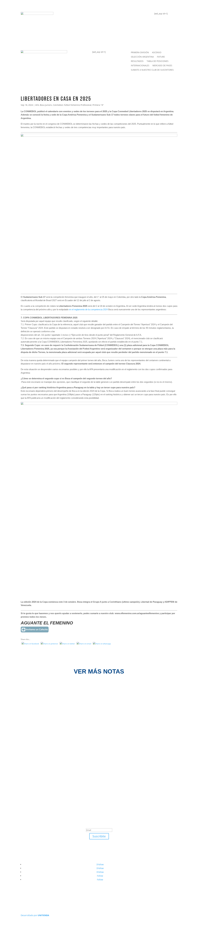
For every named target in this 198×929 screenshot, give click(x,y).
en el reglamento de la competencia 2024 (88, 309)
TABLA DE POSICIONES (80, 15)
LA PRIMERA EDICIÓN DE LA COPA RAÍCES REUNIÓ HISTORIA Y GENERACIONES (78, 723)
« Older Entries (27, 775)
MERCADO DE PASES (162, 65)
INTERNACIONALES (140, 65)
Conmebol (58, 105)
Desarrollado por (35, 915)
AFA (37, 105)
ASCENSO (156, 52)
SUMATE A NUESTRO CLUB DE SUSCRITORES (152, 70)
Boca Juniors (46, 105)
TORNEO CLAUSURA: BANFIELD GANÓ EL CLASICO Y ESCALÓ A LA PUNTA (73, 753)
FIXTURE (70, 27)
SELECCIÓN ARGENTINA (142, 57)
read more (31, 699)
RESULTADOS (137, 61)
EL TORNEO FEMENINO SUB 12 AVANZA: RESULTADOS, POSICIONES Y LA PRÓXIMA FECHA (85, 692)
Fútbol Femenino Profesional (77, 105)
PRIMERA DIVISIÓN (140, 52)
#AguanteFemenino (78, 39)
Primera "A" (98, 105)
